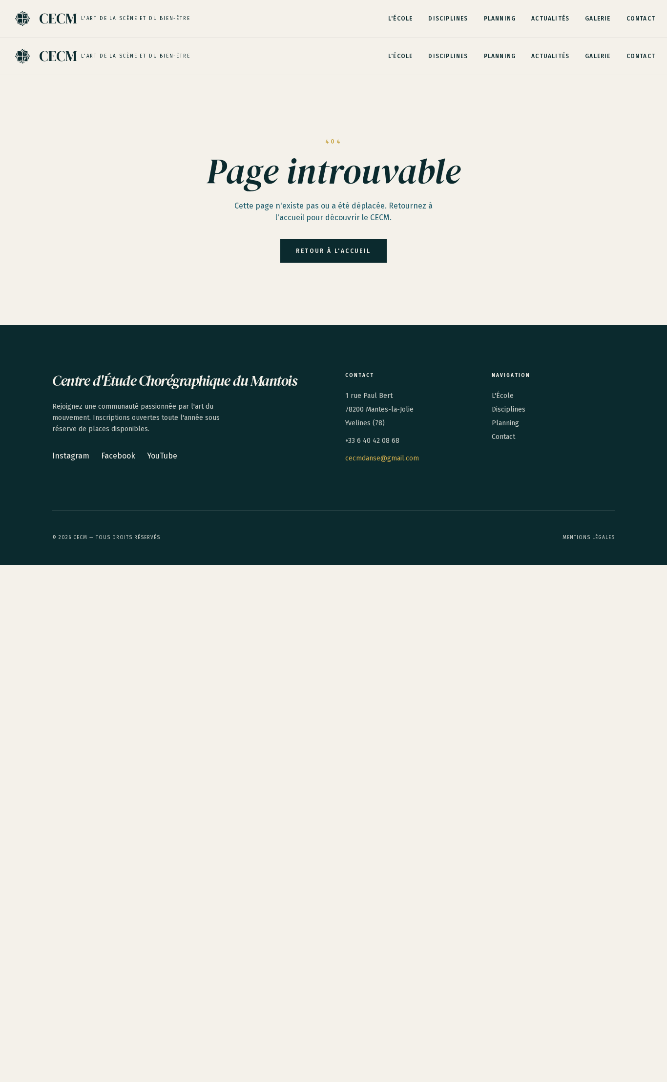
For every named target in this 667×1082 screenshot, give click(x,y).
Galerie (597, 18)
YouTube (162, 455)
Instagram (70, 455)
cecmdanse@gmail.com (382, 458)
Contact (640, 18)
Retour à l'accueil (333, 251)
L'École (400, 18)
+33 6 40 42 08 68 (372, 441)
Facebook (118, 455)
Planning (500, 18)
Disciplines (448, 18)
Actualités (550, 18)
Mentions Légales (589, 538)
